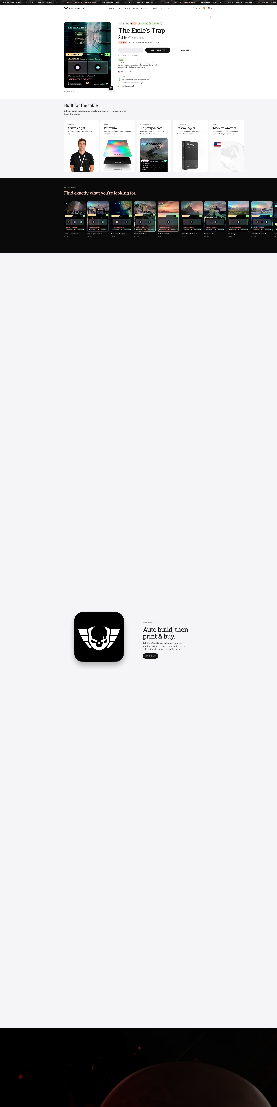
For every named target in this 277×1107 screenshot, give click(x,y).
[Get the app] (99, 640)
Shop (66, 17)
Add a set (185, 50)
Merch (155, 8)
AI (162, 8)
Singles (127, 8)
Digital (135, 8)
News (168, 8)
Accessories (145, 8)
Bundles (111, 8)
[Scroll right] (273, 219)
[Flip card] (111, 88)
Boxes (119, 8)
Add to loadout (158, 50)
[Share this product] (211, 17)
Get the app (150, 656)
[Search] (193, 8)
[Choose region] (210, 8)
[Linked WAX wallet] (203, 8)
